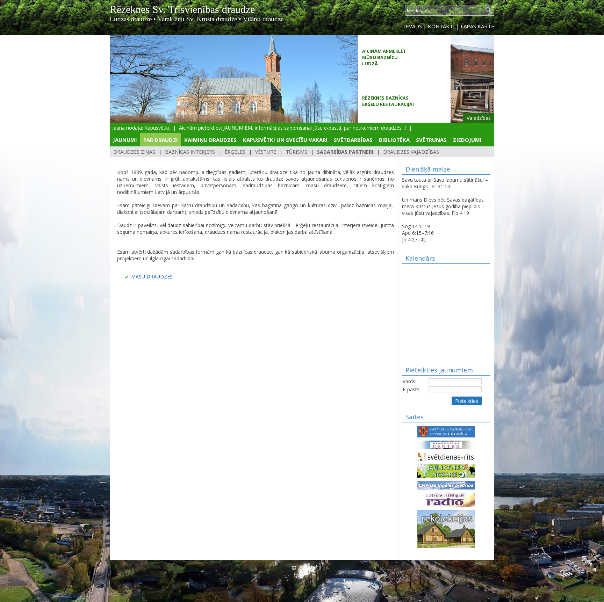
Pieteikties (466, 401)
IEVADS (413, 26)
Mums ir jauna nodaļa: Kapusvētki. (124, 127)
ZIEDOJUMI (467, 139)
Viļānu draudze (263, 19)
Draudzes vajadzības (411, 151)
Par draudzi (160, 139)
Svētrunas (431, 139)
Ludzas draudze (131, 19)
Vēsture (265, 151)
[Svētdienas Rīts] (446, 456)
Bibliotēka (394, 139)
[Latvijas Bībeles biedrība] (446, 484)
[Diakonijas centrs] (446, 444)
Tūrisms (296, 151)
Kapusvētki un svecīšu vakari (285, 139)
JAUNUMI (125, 139)
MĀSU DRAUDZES (152, 276)
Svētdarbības (353, 139)
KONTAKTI (441, 26)
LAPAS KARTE (477, 26)
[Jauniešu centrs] (446, 470)
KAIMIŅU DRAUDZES (210, 139)
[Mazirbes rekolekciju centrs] (446, 528)
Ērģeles (235, 151)
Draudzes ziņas (134, 151)
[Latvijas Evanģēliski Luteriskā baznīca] (446, 431)
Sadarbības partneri (345, 151)
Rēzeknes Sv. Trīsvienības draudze (182, 9)
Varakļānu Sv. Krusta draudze (197, 19)
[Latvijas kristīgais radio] (446, 499)
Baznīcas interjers (190, 151)
